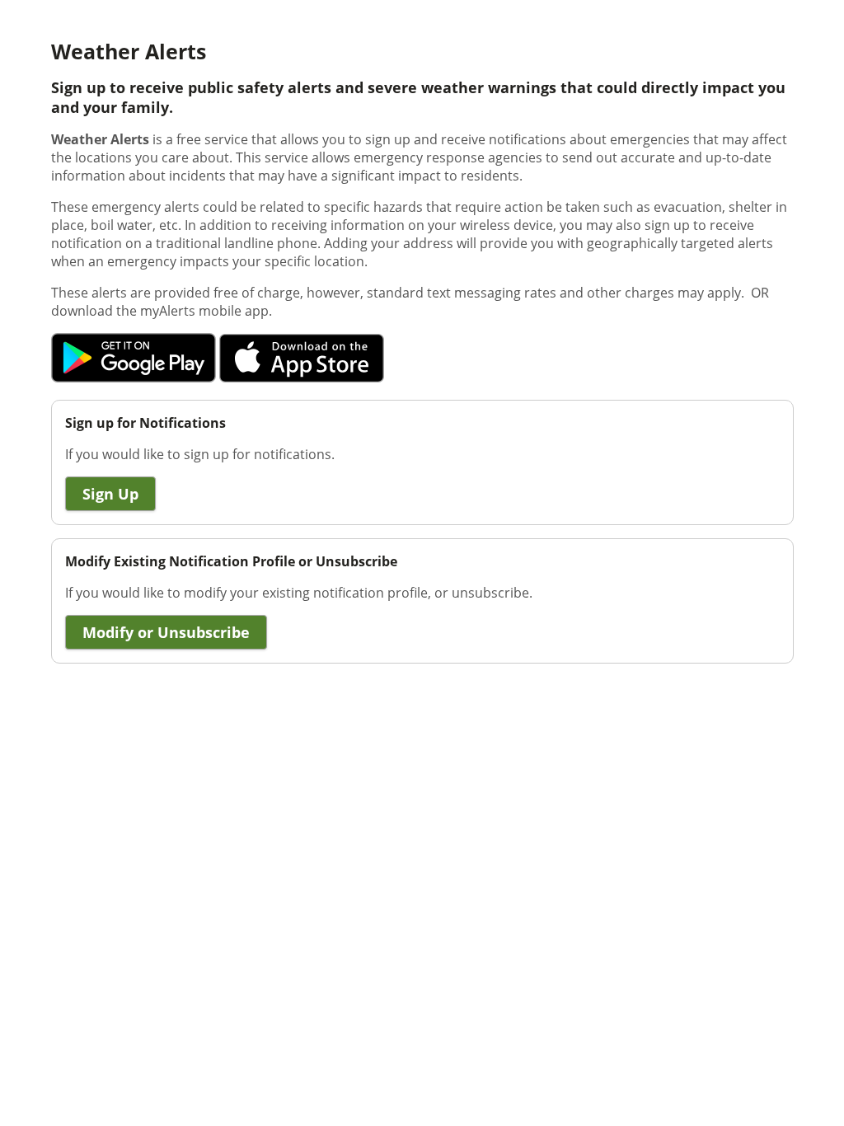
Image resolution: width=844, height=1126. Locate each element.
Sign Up (110, 494)
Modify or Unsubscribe (166, 632)
